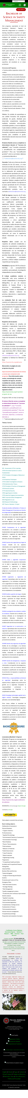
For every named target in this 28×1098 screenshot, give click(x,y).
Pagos (16, 1072)
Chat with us (21, 9)
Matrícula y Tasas (9, 1076)
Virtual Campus (7, 1074)
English (5, 1072)
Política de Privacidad (14, 1079)
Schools (10, 1072)
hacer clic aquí (21, 806)
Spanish (16, 1)
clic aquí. (10, 809)
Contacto (22, 1072)
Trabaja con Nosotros (19, 1074)
